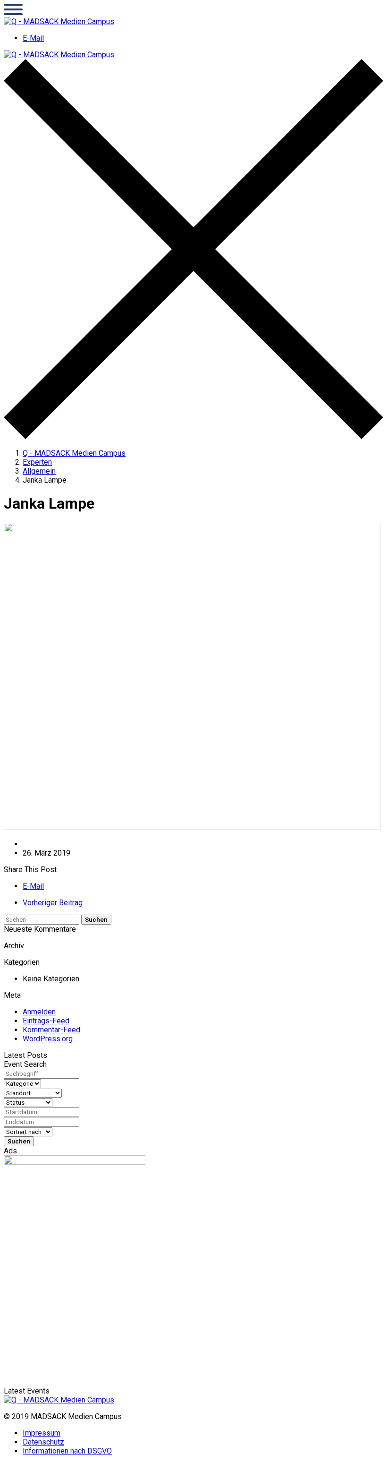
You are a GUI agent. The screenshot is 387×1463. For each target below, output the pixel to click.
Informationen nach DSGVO (67, 1450)
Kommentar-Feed (51, 1029)
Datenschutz (43, 1441)
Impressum (41, 1432)
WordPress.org (48, 1038)
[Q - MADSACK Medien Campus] (59, 21)
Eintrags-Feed (46, 1020)
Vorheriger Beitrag (53, 902)
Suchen (96, 919)
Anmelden (39, 1011)
